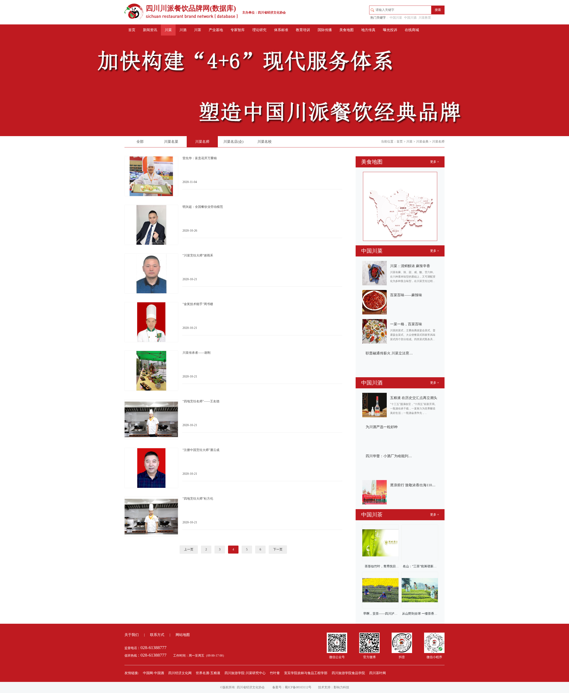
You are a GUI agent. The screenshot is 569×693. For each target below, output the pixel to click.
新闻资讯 (150, 30)
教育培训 (303, 30)
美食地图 (346, 30)
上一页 (188, 549)
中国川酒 (410, 17)
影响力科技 (341, 687)
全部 (140, 141)
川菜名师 (202, 141)
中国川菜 (396, 17)
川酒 (182, 30)
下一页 (277, 549)
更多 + (434, 161)
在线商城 (412, 30)
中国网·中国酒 (153, 673)
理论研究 (259, 30)
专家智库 (237, 30)
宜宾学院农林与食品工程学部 (305, 673)
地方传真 (368, 30)
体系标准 (281, 30)
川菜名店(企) (233, 141)
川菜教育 (425, 17)
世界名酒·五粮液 (208, 673)
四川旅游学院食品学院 (348, 673)
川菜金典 (422, 141)
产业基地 (216, 30)
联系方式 (157, 635)
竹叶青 (275, 673)
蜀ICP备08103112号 (298, 687)
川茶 (197, 30)
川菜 (168, 30)
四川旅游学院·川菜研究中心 (245, 673)
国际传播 (325, 30)
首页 (131, 30)
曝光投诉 (390, 30)
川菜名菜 (171, 141)
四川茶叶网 (377, 673)
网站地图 (183, 635)
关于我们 (131, 635)
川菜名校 (264, 141)
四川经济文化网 (180, 673)
